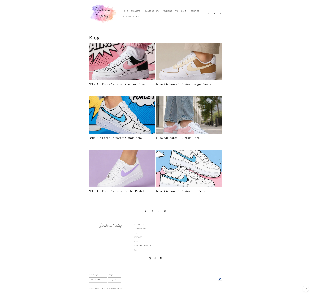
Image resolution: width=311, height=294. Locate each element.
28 (165, 211)
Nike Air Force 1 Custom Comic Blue (115, 137)
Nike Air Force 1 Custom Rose (178, 137)
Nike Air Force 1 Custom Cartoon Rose (117, 84)
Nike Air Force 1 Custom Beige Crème (183, 84)
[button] (137, 11)
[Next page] (172, 211)
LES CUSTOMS (140, 228)
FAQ (135, 233)
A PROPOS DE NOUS (142, 246)
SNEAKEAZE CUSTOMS (103, 288)
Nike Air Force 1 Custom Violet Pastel (116, 191)
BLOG (136, 241)
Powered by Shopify (118, 288)
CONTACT (138, 237)
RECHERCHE (139, 224)
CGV (135, 250)
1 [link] (139, 211)
